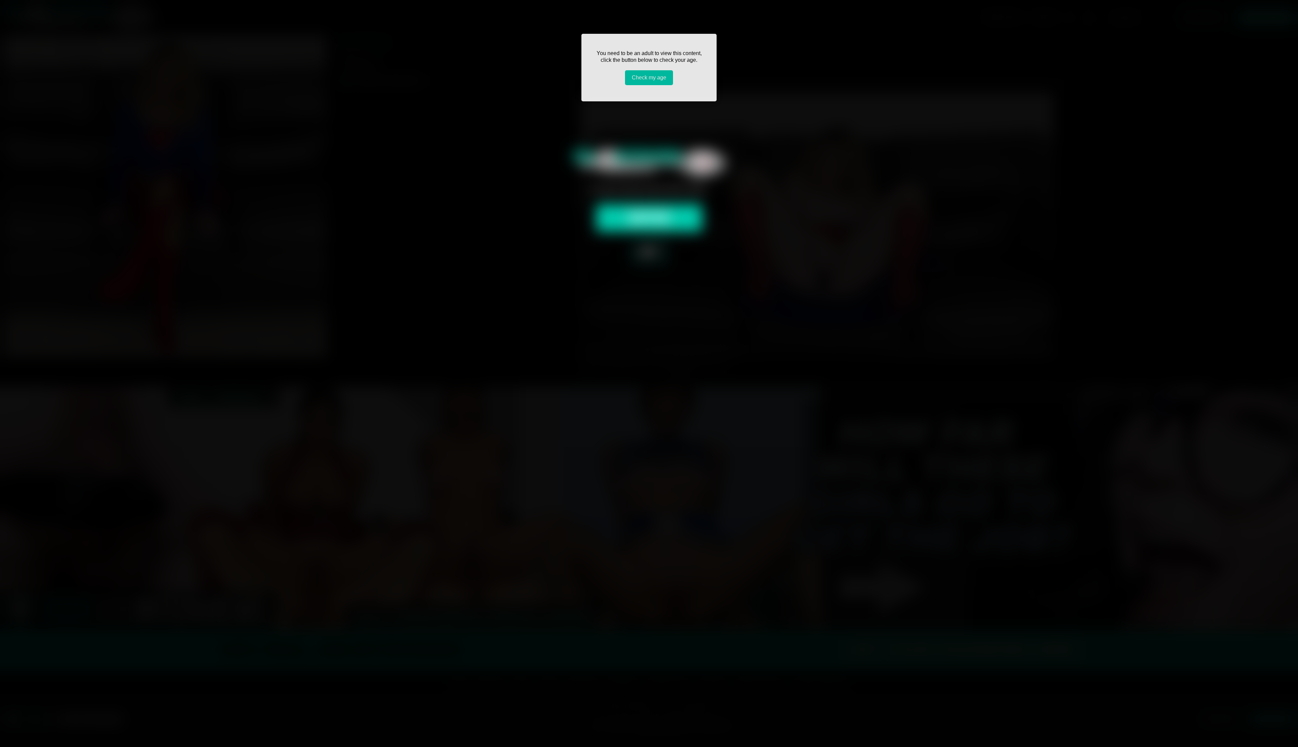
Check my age (649, 77)
